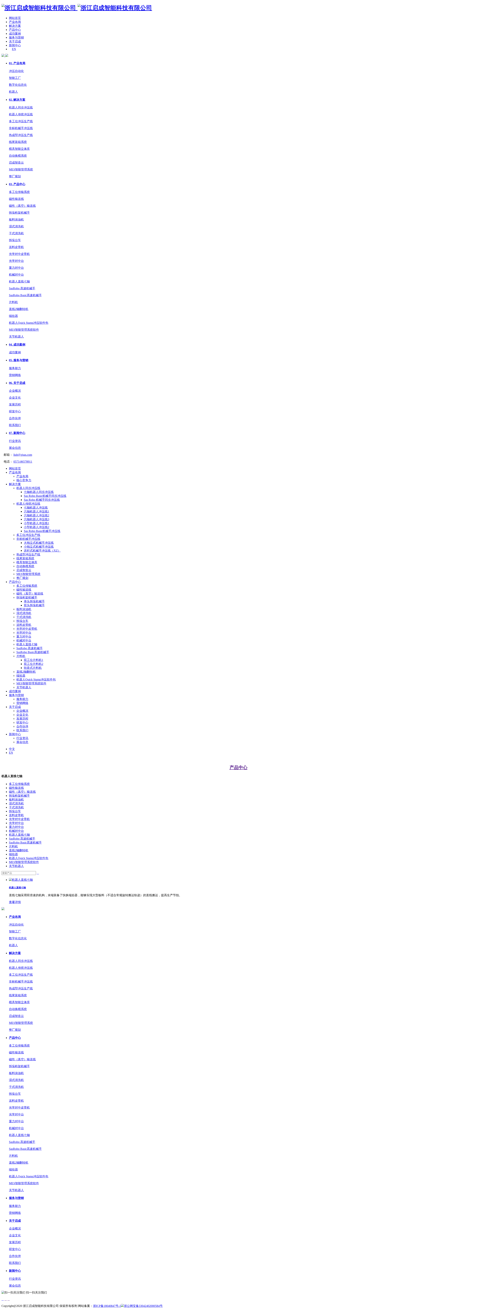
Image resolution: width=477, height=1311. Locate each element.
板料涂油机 (16, 219)
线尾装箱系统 (18, 141)
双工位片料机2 (33, 663)
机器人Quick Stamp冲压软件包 (28, 322)
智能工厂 (15, 77)
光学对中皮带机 (19, 254)
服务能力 (15, 368)
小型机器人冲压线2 (36, 527)
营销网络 (15, 375)
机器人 (13, 91)
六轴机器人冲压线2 (36, 515)
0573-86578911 (22, 461)
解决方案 (15, 25)
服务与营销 (16, 37)
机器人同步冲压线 (21, 107)
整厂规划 (15, 176)
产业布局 (15, 21)
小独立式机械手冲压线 (39, 546)
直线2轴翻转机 (18, 309)
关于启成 (15, 41)
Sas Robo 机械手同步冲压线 (42, 499)
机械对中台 (16, 274)
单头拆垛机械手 (34, 601)
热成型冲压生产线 (21, 135)
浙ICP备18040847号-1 (107, 1305)
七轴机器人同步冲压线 (39, 492)
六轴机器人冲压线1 (36, 511)
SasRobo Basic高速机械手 (25, 295)
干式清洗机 (16, 233)
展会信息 (15, 447)
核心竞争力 (23, 480)
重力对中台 (16, 267)
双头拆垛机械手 (34, 605)
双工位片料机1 (33, 660)
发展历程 (15, 404)
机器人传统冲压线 (21, 114)
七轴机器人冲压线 (36, 507)
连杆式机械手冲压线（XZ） (42, 550)
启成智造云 (16, 162)
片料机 (13, 302)
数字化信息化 (18, 84)
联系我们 (15, 425)
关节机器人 (16, 336)
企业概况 (15, 390)
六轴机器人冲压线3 (36, 519)
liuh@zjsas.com (22, 454)
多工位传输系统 (19, 192)
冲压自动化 (16, 71)
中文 (12, 748)
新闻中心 (15, 45)
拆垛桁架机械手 (19, 212)
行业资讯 (15, 441)
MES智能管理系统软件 (24, 329)
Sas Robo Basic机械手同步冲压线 (45, 495)
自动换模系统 (18, 155)
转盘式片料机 (33, 667)
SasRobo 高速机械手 (22, 288)
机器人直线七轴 (19, 281)
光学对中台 (16, 260)
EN (14, 49)
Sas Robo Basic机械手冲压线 (42, 531)
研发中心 (15, 411)
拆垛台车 (15, 240)
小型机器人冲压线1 (36, 523)
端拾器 (13, 315)
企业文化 (15, 397)
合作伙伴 (15, 418)
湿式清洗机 (16, 226)
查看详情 (15, 902)
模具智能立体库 (19, 148)
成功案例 (15, 33)
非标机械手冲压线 (21, 128)
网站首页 (15, 18)
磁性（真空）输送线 (22, 205)
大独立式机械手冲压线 (39, 542)
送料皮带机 (16, 247)
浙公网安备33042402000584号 (143, 1305)
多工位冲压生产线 (21, 121)
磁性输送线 (16, 198)
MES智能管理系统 (21, 169)
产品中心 (15, 29)
